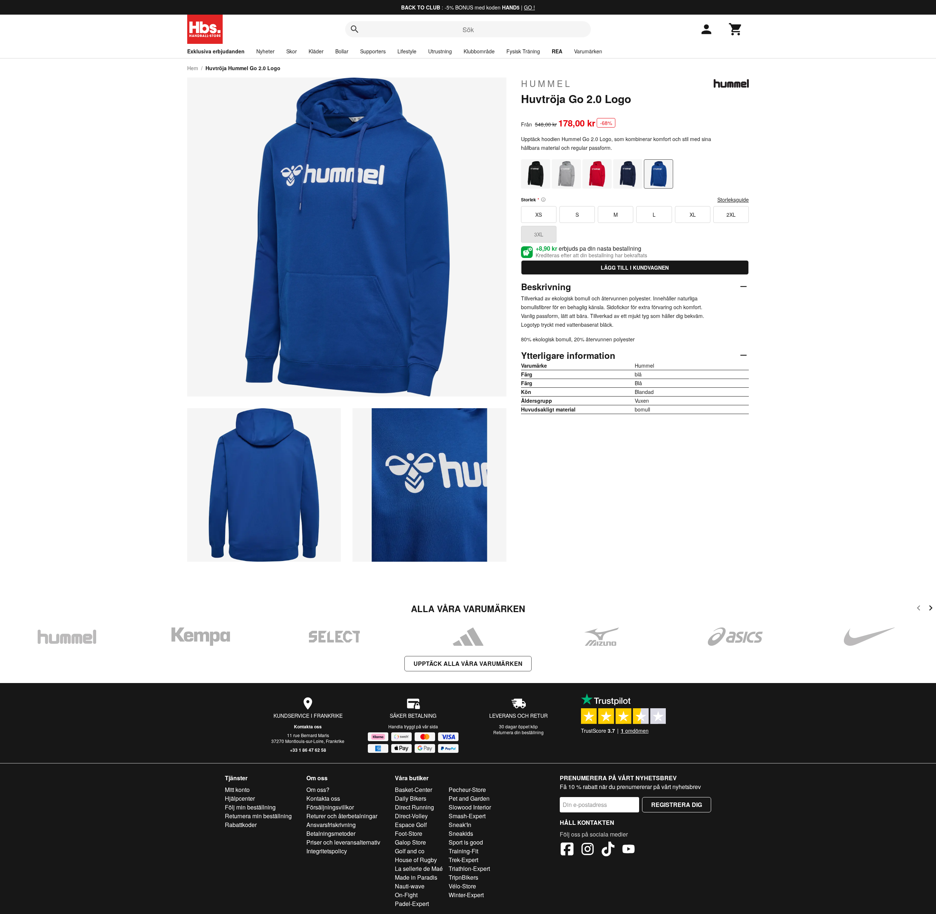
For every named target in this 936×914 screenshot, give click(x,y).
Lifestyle (406, 51)
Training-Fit (463, 851)
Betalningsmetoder (330, 833)
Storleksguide (733, 199)
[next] (930, 609)
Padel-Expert (412, 903)
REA (557, 51)
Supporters (373, 51)
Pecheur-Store (467, 789)
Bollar (341, 51)
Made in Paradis (416, 877)
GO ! (529, 7)
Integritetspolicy (326, 851)
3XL (538, 234)
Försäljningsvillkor (330, 807)
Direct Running (414, 807)
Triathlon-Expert (469, 868)
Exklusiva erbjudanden (216, 51)
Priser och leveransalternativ (343, 842)
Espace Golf (411, 824)
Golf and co (409, 851)
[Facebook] (567, 850)
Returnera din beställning (518, 732)
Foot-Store (408, 833)
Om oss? (317, 789)
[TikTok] (608, 850)
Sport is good (466, 842)
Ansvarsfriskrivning (331, 824)
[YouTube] (628, 850)
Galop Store (410, 842)
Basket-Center (413, 789)
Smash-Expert (467, 816)
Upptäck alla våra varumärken (468, 663)
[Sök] (355, 29)
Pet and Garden (469, 798)
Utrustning (440, 51)
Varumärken (588, 51)
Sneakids (461, 833)
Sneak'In (460, 824)
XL (693, 214)
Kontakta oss (308, 726)
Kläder (316, 51)
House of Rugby (416, 860)
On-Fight (406, 895)
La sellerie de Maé (419, 868)
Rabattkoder (241, 824)
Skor (291, 51)
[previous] (918, 609)
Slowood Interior (470, 807)
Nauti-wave (409, 886)
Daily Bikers (410, 798)
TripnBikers (463, 877)
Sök (468, 29)
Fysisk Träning (523, 51)
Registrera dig (676, 804)
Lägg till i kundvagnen (635, 267)
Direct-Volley (411, 816)
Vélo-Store (462, 886)
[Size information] (543, 199)
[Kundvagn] (735, 29)
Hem (192, 68)
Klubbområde (479, 51)
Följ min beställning (250, 807)
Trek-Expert (463, 860)
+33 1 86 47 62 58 (308, 750)
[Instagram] (587, 850)
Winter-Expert (466, 895)
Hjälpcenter (240, 798)
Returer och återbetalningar (341, 816)
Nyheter (265, 51)
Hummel (546, 83)
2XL (731, 214)
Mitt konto (237, 789)
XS (538, 214)
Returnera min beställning (258, 816)
